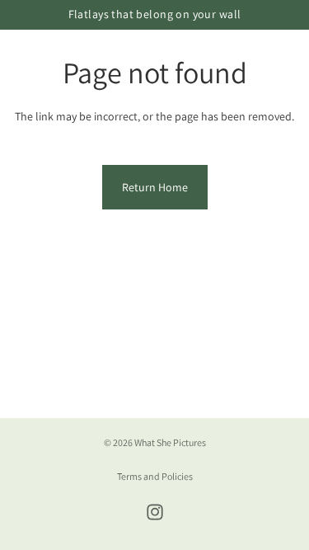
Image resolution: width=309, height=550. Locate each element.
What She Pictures (170, 442)
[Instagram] (155, 512)
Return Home (155, 187)
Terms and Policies (155, 476)
